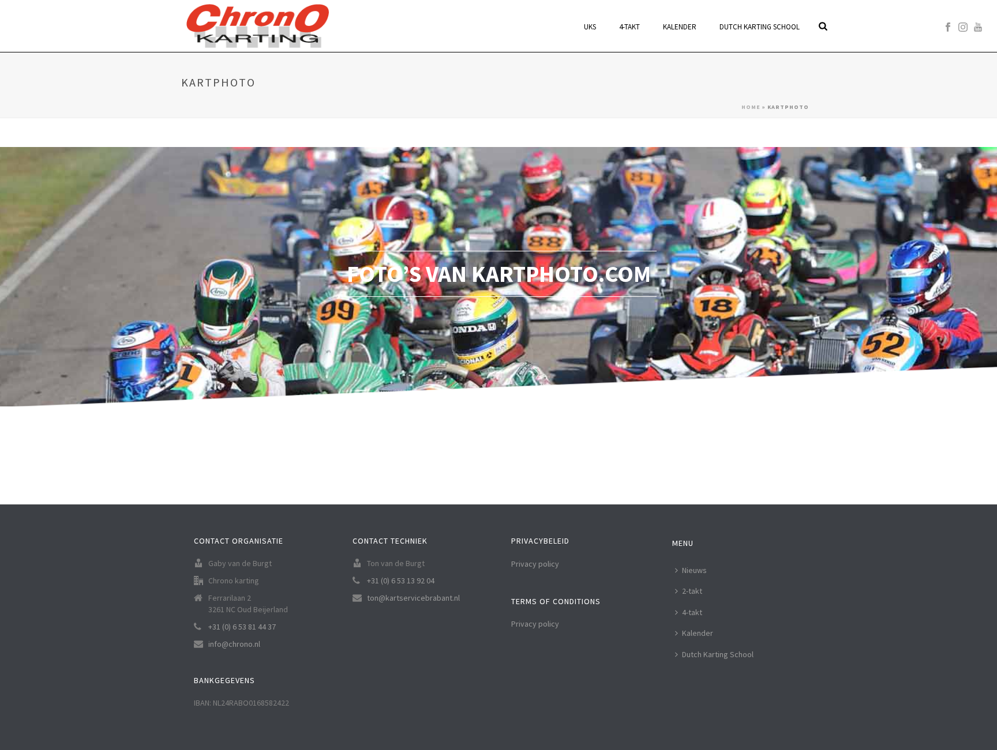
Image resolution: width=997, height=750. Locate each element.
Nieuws (694, 570)
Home (750, 107)
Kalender (679, 27)
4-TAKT (629, 27)
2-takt (692, 591)
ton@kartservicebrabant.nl (413, 598)
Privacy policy (535, 564)
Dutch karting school (759, 27)
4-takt (692, 612)
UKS (590, 27)
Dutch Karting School (718, 654)
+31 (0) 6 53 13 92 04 (400, 580)
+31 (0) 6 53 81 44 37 (242, 626)
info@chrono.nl (234, 644)
